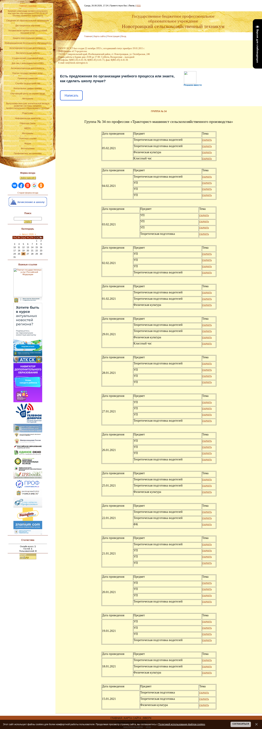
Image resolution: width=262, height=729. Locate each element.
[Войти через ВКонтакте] (14, 185)
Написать (71, 95)
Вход (123, 36)
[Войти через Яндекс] (27, 185)
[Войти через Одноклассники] (41, 185)
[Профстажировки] (27, 480)
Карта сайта (99, 36)
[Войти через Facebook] (21, 185)
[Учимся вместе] (27, 490)
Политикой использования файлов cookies (181, 724)
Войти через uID (28, 178)
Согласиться (240, 724)
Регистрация (113, 36)
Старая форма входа (27, 193)
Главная (88, 36)
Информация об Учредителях (72, 51)
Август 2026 (28, 234)
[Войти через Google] (34, 185)
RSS (138, 5)
